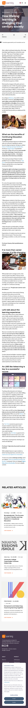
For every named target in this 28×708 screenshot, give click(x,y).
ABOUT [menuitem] (4, 656)
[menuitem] (4, 659)
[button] (14, 706)
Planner (21, 414)
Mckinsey (11, 98)
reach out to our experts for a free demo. (12, 454)
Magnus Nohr (10, 148)
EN (22, 2)
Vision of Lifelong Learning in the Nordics (12, 147)
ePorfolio (13, 433)
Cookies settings (14, 695)
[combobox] (21, 3)
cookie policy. (7, 682)
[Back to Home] (8, 3)
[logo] (7, 636)
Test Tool (6, 424)
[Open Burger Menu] (25, 3)
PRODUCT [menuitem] (16, 656)
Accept (14, 698)
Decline (14, 702)
